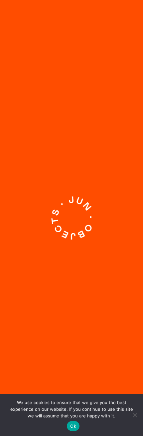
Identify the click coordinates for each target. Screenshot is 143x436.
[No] (134, 415)
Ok (73, 426)
